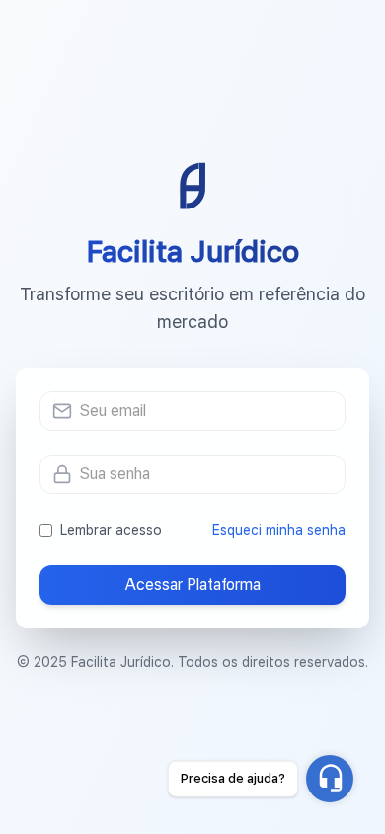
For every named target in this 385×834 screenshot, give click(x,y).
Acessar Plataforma (192, 584)
